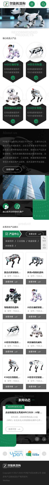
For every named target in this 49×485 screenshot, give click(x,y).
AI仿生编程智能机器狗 (13, 64)
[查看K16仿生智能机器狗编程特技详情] (36, 95)
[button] (23, 26)
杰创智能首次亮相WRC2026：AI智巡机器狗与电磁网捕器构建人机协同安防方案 (24, 412)
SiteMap (6, 480)
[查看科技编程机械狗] (36, 330)
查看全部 (33, 234)
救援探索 (32, 241)
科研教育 (9, 246)
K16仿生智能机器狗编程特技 (36, 108)
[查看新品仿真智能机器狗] (13, 260)
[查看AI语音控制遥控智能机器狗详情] (36, 52)
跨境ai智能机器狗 (35, 272)
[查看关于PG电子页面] (24, 187)
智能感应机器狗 (11, 307)
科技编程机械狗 (13, 108)
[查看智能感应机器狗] (13, 295)
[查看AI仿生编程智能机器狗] (36, 295)
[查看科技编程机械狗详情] (13, 95)
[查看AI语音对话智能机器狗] (36, 365)
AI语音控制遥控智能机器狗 (36, 64)
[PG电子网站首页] (15, 4)
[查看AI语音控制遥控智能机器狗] (13, 330)
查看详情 (10, 169)
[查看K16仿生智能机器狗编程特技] (13, 365)
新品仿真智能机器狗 (13, 272)
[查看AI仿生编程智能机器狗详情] (13, 52)
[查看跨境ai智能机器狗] (36, 260)
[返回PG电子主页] (18, 465)
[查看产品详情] (13, 78)
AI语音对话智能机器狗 (36, 377)
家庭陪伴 (9, 241)
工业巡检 (21, 241)
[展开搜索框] (43, 4)
